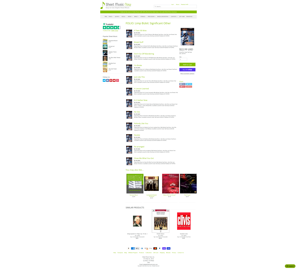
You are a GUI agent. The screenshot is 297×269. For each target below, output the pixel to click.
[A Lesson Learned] (129, 94)
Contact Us (181, 252)
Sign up (177, 4)
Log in (172, 4)
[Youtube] (114, 80)
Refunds (168, 252)
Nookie (137, 135)
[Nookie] (129, 141)
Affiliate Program (133, 252)
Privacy (174, 252)
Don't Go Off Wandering (144, 53)
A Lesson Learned (141, 88)
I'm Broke (138, 65)
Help (114, 252)
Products (141, 252)
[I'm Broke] (129, 71)
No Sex (137, 112)
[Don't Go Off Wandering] (129, 59)
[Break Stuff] (129, 48)
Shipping (162, 252)
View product (137, 222)
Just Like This (139, 77)
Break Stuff (138, 42)
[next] (193, 225)
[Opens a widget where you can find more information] (290, 266)
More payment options (187, 73)
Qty (180, 57)
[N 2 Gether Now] (129, 106)
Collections (149, 252)
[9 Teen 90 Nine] (129, 36)
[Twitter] (104, 80)
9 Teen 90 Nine (140, 30)
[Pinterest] (110, 80)
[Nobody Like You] (129, 129)
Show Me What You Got (144, 158)
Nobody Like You (141, 123)
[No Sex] (129, 117)
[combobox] (175, 6)
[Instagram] (117, 80)
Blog (125, 252)
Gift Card (155, 252)
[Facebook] (107, 80)
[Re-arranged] (129, 152)
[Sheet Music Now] (115, 5)
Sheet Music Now (148, 265)
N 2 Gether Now (140, 100)
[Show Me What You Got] (129, 164)
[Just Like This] (129, 83)
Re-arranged (139, 146)
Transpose (120, 252)
